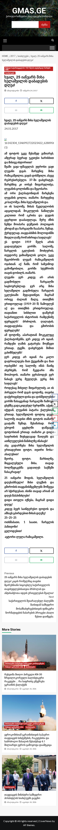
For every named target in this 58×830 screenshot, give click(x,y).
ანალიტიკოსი (13, 90)
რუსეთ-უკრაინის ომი (14, 667)
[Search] (53, 40)
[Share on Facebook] (16, 101)
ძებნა (44, 24)
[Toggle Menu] (52, 48)
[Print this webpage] (16, 110)
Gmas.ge (29, 10)
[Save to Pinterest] (55, 418)
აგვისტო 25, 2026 (29, 689)
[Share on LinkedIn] (55, 425)
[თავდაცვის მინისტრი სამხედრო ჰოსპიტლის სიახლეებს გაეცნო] (29, 773)
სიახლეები (10, 73)
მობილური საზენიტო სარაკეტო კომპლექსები (24, 664)
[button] (5, 40)
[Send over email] (42, 110)
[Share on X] (42, 101)
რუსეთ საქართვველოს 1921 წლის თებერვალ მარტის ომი (27, 69)
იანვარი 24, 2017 (30, 90)
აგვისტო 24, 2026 (29, 749)
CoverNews (45, 821)
